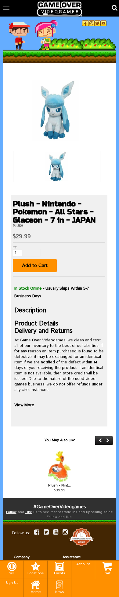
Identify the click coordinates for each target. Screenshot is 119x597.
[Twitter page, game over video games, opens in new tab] (46, 532)
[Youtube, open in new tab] (103, 23)
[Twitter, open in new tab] (97, 23)
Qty (14, 247)
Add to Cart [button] (35, 265)
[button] (100, 440)
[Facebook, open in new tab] (85, 23)
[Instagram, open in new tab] (91, 23)
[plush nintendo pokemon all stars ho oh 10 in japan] (59, 466)
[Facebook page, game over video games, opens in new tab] (36, 532)
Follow (11, 512)
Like (28, 512)
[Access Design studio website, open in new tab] (81, 537)
